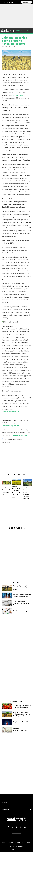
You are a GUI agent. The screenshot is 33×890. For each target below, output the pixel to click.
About (3, 842)
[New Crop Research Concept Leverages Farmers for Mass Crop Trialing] (27, 486)
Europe (18, 31)
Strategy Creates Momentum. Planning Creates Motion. (22, 595)
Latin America (6, 810)
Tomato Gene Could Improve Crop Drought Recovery (22, 706)
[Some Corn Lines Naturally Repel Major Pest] (6, 486)
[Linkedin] (9, 2)
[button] (30, 30)
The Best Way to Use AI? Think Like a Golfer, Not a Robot (21, 587)
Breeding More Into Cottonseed (20, 729)
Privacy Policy (26, 842)
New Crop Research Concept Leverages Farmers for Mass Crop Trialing (26, 494)
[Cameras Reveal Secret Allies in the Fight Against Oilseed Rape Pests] (16, 484)
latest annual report (20, 95)
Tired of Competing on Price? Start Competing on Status (21, 603)
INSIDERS (16, 583)
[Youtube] (12, 2)
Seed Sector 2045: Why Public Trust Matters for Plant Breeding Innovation (22, 714)
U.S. (3, 799)
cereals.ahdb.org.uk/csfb (10, 426)
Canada (4, 802)
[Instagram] (7, 2)
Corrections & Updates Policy (17, 846)
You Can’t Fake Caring (20, 611)
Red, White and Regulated (21, 722)
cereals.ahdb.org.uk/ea (20, 435)
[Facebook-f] (2, 2)
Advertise (10, 842)
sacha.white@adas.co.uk (10, 412)
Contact (17, 842)
